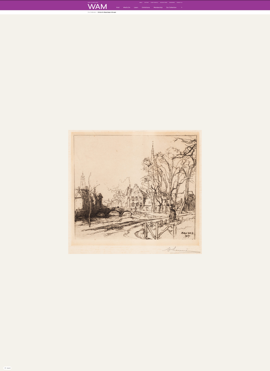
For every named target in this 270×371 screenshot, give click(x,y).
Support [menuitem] (146, 2)
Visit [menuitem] (117, 7)
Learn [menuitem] (136, 7)
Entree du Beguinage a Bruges (107, 12)
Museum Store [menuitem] (163, 2)
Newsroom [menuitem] (172, 2)
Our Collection (92, 12)
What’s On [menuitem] (126, 7)
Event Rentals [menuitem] (154, 2)
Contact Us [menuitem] (179, 2)
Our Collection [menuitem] (171, 7)
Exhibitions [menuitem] (146, 7)
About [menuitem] (140, 2)
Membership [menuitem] (158, 7)
